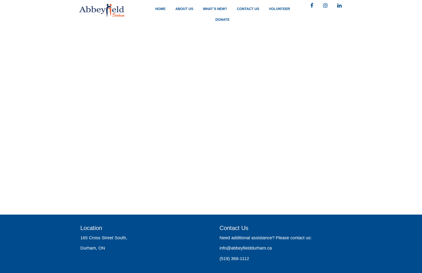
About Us (184, 9)
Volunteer (279, 9)
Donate (222, 20)
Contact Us (248, 9)
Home (160, 9)
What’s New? (215, 9)
